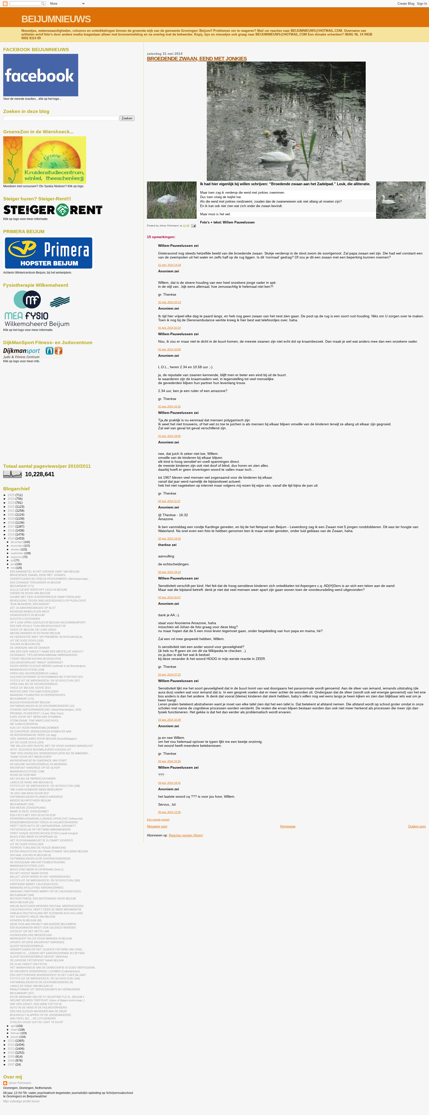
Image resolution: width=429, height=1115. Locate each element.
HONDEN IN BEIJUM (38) (26, 920)
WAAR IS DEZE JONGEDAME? (29, 811)
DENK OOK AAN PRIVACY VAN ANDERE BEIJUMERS (43, 924)
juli (12, 560)
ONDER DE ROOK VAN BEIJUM (30, 593)
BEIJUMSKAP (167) (22, 993)
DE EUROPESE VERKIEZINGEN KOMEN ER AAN (40, 731)
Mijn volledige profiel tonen (21, 1101)
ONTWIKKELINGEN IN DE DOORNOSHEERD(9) (40, 858)
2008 (11, 1060)
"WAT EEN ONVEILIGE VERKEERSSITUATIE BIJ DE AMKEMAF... (50, 753)
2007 (11, 1064)
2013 (11, 1040)
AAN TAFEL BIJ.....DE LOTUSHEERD (33, 1018)
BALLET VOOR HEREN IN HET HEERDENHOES (40, 876)
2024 (11, 498)
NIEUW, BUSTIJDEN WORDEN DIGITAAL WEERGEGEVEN (46, 905)
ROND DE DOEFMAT (23, 774)
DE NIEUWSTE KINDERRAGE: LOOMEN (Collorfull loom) (45, 971)
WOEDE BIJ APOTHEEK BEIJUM (30, 800)
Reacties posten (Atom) (186, 835)
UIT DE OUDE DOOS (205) (27, 640)
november (17, 545)
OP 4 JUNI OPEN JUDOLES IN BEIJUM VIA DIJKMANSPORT (48, 622)
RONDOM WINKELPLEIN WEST (30, 611)
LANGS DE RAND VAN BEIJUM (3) (31, 985)
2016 (11, 530)
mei (13, 567)
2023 (11, 502)
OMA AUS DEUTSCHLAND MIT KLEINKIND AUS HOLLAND (46, 913)
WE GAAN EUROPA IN (24, 723)
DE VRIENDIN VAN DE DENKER (30, 647)
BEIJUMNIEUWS (56, 19)
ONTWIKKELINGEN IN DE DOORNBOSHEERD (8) (41, 982)
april (13, 1025)
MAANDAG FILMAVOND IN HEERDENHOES (37, 694)
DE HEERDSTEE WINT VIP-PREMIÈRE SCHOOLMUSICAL (46, 636)
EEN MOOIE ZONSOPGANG (28, 807)
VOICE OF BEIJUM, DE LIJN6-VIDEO (33, 629)
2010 (11, 1052)
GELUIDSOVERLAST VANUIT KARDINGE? (36, 662)
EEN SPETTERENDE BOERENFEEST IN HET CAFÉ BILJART (48, 974)
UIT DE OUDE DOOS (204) (27, 742)
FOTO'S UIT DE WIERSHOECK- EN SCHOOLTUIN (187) (45, 680)
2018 (11, 522)
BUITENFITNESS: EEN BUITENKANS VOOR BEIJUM (43, 898)
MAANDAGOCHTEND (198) (27, 771)
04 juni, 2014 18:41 (169, 782)
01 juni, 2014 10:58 (169, 349)
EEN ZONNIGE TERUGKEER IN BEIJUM (35, 582)
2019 (11, 518)
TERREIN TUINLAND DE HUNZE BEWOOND (38, 847)
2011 (11, 1048)
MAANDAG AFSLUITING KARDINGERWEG (37, 887)
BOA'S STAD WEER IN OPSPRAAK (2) (33, 836)
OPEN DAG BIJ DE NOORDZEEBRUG (34, 684)
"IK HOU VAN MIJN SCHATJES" (29, 793)
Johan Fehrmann (19, 1083)
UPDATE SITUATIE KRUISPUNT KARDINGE (37, 942)
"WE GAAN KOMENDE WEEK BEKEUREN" (36, 789)
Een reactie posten (158, 819)
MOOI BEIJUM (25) (22, 902)
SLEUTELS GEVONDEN (25, 618)
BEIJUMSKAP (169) (22, 804)
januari (15, 1036)
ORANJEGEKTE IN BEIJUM (27, 614)
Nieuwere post (157, 826)
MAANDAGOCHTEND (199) (27, 669)
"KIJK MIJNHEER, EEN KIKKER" (30, 604)
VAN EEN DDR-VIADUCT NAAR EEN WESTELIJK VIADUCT (47, 651)
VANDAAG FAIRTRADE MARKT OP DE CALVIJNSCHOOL (45, 891)
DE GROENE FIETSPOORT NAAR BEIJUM (37, 960)
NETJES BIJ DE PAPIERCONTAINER (33, 778)
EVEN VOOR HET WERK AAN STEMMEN (35, 716)
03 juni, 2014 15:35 (169, 761)
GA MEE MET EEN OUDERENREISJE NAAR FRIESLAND (45, 596)
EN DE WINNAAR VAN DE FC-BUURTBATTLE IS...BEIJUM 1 (47, 996)
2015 (11, 534)
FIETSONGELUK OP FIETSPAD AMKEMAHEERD (40, 829)
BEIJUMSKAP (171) (22, 585)
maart (14, 1029)
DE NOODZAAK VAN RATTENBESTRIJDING (37, 862)
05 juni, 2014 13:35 (169, 812)
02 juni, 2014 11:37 (169, 501)
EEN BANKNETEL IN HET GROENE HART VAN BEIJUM (44, 571)
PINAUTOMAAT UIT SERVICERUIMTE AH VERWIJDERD (45, 989)
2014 (11, 538)
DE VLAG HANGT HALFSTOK (28, 964)
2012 (11, 1044)
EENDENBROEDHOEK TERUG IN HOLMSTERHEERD (44, 822)
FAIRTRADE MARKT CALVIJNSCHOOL (34, 884)
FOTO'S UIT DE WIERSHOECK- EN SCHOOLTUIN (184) (45, 978)
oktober (16, 549)
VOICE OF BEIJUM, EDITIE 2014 (30, 687)
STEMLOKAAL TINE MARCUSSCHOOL (34, 720)
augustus (17, 556)
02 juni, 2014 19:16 (169, 538)
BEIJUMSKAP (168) (22, 895)
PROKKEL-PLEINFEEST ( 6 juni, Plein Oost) (37, 713)
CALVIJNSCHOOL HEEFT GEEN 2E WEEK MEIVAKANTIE (45, 909)
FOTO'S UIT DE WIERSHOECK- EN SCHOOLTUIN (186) (45, 785)
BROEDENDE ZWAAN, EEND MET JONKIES (197, 58)
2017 (11, 526)
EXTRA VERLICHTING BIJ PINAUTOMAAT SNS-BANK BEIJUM (49, 851)
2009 (11, 1056)
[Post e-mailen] (193, 225)
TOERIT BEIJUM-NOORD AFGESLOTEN (35, 658)
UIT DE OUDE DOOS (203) (27, 844)
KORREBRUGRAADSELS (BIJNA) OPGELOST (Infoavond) (46, 818)
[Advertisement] (25, 389)
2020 (11, 514)
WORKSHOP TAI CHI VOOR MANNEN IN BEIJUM (41, 938)
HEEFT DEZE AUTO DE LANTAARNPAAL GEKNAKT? (43, 825)
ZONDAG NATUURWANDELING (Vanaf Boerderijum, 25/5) (45, 709)
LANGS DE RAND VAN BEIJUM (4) (31, 782)
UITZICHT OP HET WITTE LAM (29, 931)
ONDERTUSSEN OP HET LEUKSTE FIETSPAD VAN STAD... (47, 949)
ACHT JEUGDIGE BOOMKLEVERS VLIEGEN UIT (40, 749)
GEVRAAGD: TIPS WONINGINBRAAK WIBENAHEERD (43, 654)
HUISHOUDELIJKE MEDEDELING (31, 935)
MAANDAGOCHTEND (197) (27, 865)
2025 (11, 495)
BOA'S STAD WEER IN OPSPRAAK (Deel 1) (37, 869)
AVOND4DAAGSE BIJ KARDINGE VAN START (38, 760)
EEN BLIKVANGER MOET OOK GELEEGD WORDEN (43, 927)
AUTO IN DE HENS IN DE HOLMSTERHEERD (38, 1007)
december (17, 541)
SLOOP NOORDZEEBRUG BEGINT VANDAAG (39, 956)
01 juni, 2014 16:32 (169, 406)
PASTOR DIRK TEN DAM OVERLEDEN (34, 691)
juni (13, 564)
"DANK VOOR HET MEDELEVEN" (31, 756)
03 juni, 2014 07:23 (169, 674)
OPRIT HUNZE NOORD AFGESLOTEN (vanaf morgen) (44, 833)
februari (16, 1033)
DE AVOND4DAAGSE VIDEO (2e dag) (33, 734)
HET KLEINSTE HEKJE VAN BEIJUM (32, 916)
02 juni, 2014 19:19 (169, 572)
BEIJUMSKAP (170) (22, 698)
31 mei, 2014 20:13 (169, 302)
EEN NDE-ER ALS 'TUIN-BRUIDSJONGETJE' (38, 625)
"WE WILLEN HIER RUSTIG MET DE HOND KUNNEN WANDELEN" (51, 745)
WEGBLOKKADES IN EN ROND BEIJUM (35, 633)
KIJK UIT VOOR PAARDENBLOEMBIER (34, 727)
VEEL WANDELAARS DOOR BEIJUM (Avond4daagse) (43, 738)
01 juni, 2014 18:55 (169, 435)
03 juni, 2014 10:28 (169, 719)
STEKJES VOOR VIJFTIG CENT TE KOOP (36, 1022)
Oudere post (417, 826)
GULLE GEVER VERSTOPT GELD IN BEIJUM (38, 589)
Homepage (287, 826)
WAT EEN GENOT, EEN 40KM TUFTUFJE (36, 1004)
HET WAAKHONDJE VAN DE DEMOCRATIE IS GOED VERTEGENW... (53, 967)
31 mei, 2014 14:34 (169, 264)
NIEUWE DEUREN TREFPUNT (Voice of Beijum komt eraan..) (47, 1000)
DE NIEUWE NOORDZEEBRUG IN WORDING (38, 764)
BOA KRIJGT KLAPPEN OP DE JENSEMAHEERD (40, 1014)
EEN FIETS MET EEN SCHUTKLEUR (33, 815)
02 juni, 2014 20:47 (169, 597)
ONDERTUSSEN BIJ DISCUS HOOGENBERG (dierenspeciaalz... (50, 578)
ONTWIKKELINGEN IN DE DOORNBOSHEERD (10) (42, 705)
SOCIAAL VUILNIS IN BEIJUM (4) (30, 855)
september (17, 553)
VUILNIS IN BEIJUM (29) (25, 644)
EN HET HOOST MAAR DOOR (29, 873)
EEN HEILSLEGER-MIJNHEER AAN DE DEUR (38, 1011)
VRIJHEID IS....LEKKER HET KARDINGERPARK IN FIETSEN (47, 953)
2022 (11, 506)
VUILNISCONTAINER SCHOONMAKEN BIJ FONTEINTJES (46, 676)
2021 (11, 510)
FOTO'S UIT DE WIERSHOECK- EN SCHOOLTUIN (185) (45, 880)
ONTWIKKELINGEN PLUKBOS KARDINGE (36, 796)
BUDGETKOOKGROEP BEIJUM (30, 702)
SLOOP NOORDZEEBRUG (27, 945)
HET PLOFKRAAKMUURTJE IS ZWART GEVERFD (41, 840)
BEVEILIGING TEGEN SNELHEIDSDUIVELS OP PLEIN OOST (48, 600)
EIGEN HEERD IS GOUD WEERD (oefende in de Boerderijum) (48, 665)
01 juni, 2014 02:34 (169, 327)
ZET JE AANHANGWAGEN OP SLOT (33, 607)
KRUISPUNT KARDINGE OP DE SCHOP (35, 767)
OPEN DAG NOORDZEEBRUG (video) (34, 673)
